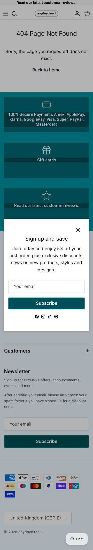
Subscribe (46, 303)
